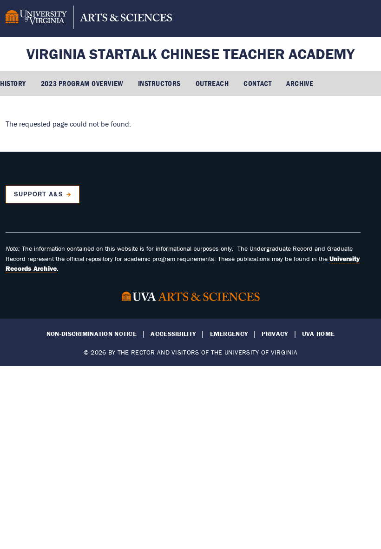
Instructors (159, 83)
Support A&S (38, 194)
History (13, 83)
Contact (257, 83)
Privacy (275, 334)
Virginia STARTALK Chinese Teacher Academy (190, 54)
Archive (299, 83)
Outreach (212, 83)
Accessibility (173, 334)
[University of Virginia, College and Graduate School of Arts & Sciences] (89, 19)
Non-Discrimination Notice (91, 334)
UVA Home (318, 334)
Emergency (229, 334)
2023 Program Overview (82, 83)
